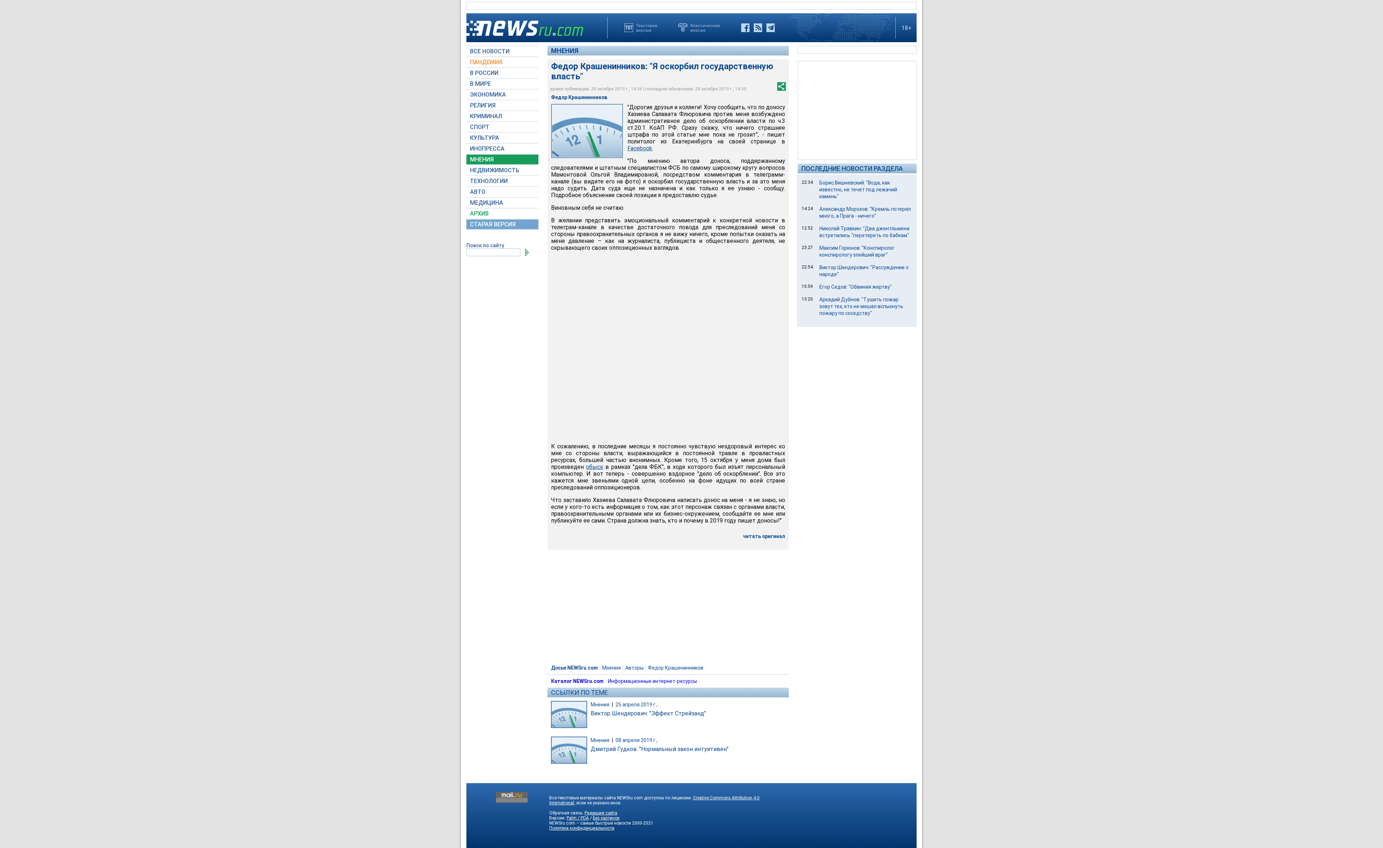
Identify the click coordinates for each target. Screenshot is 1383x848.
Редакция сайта (601, 813)
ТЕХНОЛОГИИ (489, 181)
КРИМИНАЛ (486, 116)
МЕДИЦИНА (486, 202)
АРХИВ (479, 213)
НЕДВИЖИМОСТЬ (494, 170)
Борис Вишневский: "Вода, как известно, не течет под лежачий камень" (858, 189)
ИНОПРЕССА (487, 148)
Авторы (634, 668)
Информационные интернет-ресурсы (652, 681)
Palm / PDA (578, 818)
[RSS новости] (758, 27)
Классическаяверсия (705, 27)
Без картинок (606, 818)
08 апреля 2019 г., (637, 740)
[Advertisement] (857, 110)
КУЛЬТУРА (484, 137)
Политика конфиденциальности (581, 828)
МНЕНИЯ (482, 159)
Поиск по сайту (485, 245)
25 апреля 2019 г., (637, 704)
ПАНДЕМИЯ (486, 62)
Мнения (564, 50)
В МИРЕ (480, 83)
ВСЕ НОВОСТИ (490, 51)
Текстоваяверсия (646, 27)
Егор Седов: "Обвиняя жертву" (855, 287)
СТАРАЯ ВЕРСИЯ (493, 224)
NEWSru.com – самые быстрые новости (590, 823)
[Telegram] (770, 27)
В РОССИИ (484, 73)
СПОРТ (479, 127)
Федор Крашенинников (675, 668)
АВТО (477, 191)
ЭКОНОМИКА (488, 94)
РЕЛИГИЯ (483, 105)
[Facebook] (745, 27)
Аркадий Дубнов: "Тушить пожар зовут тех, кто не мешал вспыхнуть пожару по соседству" (861, 306)
